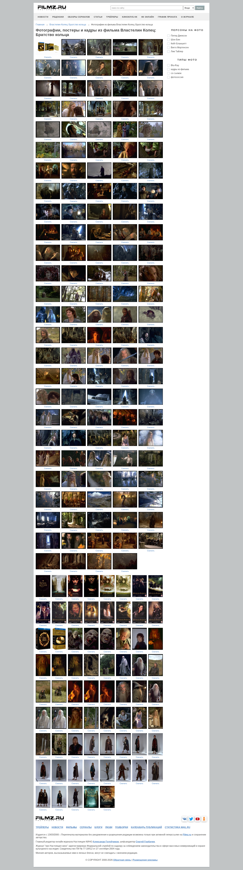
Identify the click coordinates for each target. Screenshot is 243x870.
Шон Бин (175, 39)
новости (43, 17)
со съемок (176, 73)
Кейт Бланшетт (178, 43)
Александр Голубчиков (106, 841)
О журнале (187, 17)
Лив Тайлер (177, 51)
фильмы (71, 827)
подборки (121, 827)
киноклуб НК (129, 17)
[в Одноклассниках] (204, 818)
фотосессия (177, 77)
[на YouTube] (197, 818)
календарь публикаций (146, 827)
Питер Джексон (179, 35)
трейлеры (112, 17)
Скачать (47, 57)
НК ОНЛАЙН (147, 17)
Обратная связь (122, 860)
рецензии (58, 17)
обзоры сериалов (79, 17)
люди (108, 827)
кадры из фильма (180, 69)
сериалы (86, 827)
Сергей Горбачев (145, 841)
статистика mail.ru (177, 827)
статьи (98, 17)
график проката (167, 17)
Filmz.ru (187, 834)
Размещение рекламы (145, 860)
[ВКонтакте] (184, 818)
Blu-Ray (175, 65)
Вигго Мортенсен (180, 47)
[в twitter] (191, 818)
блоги (98, 827)
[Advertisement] (188, 128)
